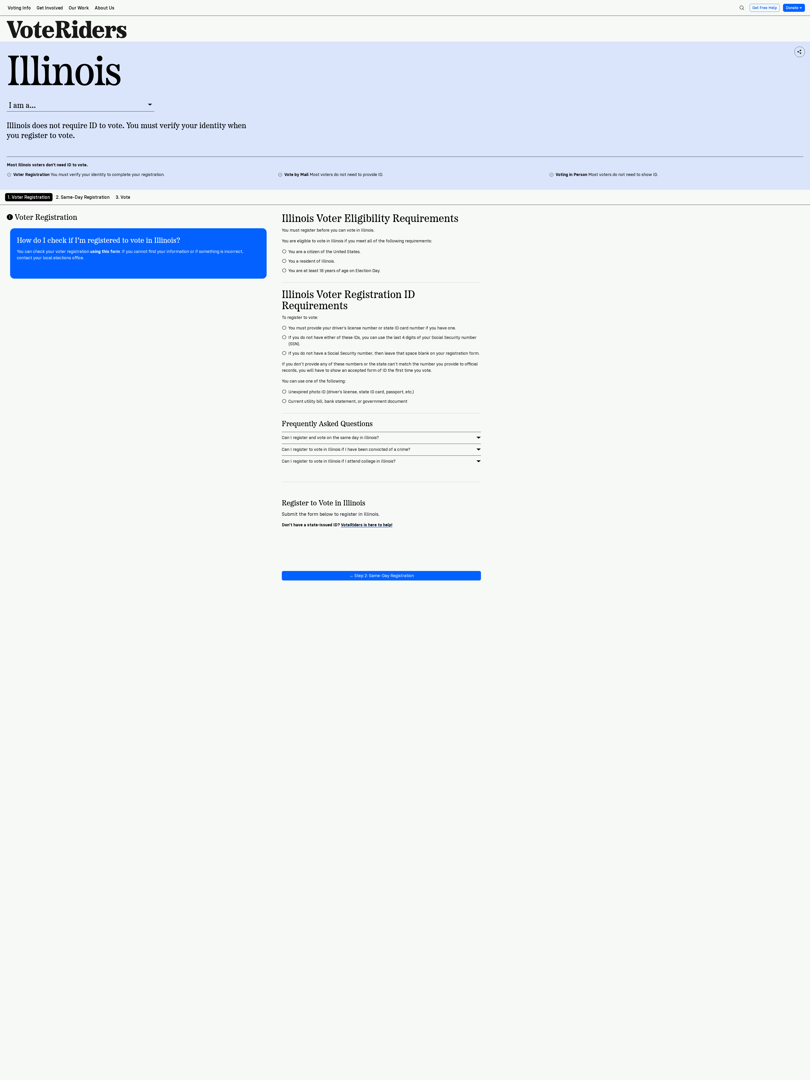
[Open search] (741, 7)
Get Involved (50, 8)
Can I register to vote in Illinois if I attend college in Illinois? (339, 461)
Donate (792, 7)
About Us (104, 8)
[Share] (799, 52)
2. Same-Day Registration (83, 197)
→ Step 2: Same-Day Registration (381, 575)
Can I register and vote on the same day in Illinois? (330, 437)
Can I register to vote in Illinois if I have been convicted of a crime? (346, 449)
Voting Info (19, 8)
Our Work (79, 8)
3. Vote (123, 197)
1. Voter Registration (29, 197)
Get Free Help (764, 7)
